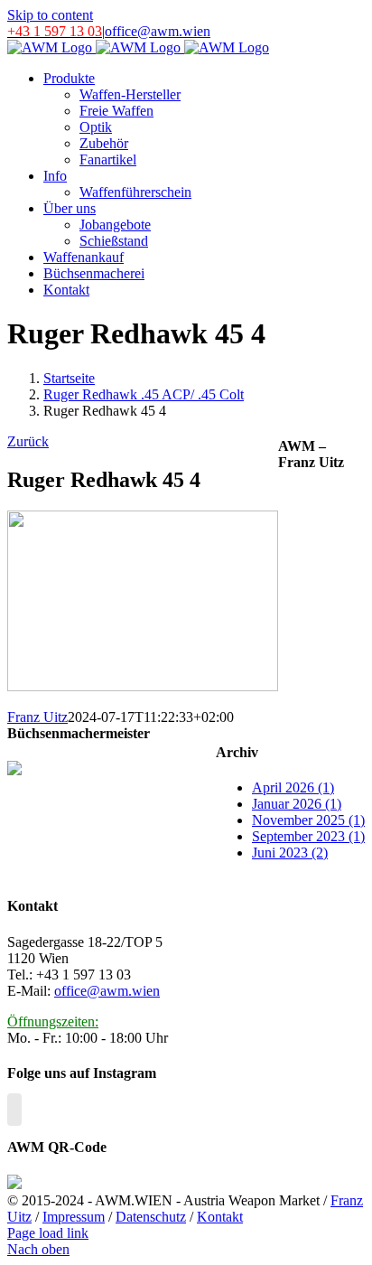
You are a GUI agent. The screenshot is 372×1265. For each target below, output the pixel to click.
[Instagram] (14, 1109)
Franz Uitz (37, 717)
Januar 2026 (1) (296, 803)
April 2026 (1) (293, 787)
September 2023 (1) (308, 836)
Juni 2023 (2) (290, 852)
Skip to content (50, 15)
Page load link (47, 1233)
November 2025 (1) (308, 820)
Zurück (28, 441)
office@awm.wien (157, 31)
